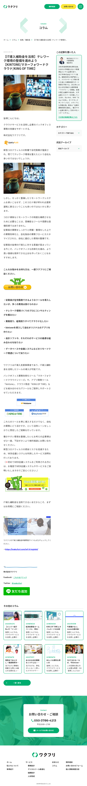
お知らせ (55, 762)
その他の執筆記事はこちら (67, 117)
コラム (54, 765)
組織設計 (31, 772)
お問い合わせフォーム (74, 765)
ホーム (9, 762)
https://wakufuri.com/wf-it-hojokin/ (21, 549)
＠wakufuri (17, 583)
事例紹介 (10, 769)
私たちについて (13, 765)
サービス (29, 762)
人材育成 (31, 776)
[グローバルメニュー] (80, 6)
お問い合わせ (68, 6)
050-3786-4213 (45, 720)
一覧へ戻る (17, 683)
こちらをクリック (20, 577)
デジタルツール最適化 (36, 769)
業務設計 (31, 765)
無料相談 (52, 6)
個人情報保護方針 (72, 769)
